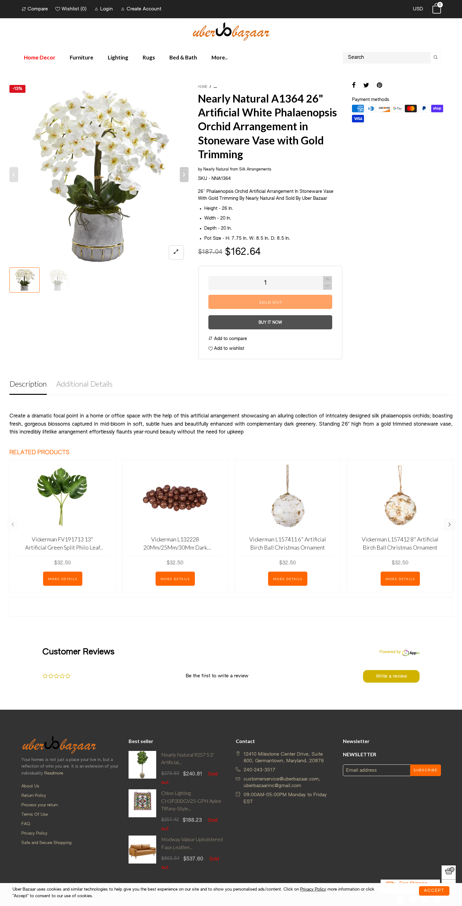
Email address (361, 770)
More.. (220, 57)
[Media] (176, 252)
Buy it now (270, 323)
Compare (38, 9)
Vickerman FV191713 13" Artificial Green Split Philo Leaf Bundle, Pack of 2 (62, 543)
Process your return (39, 805)
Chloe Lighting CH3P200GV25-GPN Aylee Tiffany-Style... (191, 801)
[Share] (354, 86)
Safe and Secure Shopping (46, 843)
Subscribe (425, 770)
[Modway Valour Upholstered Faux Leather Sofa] (143, 853)
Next (449, 524)
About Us (30, 786)
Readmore (53, 773)
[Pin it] (379, 86)
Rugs (149, 57)
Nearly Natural (216, 169)
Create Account (144, 9)
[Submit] (436, 58)
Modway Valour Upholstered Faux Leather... (192, 843)
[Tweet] (366, 86)
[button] (13, 174)
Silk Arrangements (255, 169)
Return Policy (33, 796)
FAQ (25, 824)
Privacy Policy (34, 833)
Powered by (390, 652)
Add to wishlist (228, 348)
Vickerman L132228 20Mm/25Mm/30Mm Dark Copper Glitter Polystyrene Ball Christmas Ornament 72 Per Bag (175, 543)
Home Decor (39, 57)
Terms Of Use (34, 815)
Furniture (81, 57)
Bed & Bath (183, 57)
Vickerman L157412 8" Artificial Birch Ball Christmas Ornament (400, 543)
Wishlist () (74, 9)
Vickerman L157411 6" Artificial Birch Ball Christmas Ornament (287, 543)
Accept (434, 891)
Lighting (118, 57)
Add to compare (230, 339)
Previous (12, 524)
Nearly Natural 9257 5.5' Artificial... (187, 758)
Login (106, 9)
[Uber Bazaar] (231, 31)
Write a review (391, 676)
